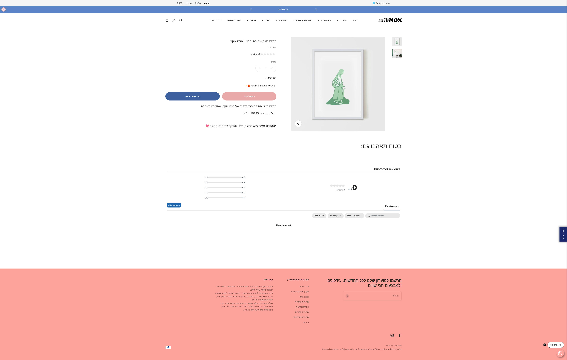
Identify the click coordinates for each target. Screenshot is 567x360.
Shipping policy (348, 349)
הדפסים (343, 20)
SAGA (198, 3)
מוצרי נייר (282, 20)
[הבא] (250, 9)
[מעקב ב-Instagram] (392, 335)
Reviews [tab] (392, 206)
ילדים (267, 20)
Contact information (330, 349)
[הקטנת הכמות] (272, 68)
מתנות (253, 20)
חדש (355, 20)
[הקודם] (316, 9)
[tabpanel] (283, 235)
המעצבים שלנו (234, 20)
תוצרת (189, 3)
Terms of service (365, 349)
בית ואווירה (326, 20)
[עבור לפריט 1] (397, 42)
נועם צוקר (272, 47)
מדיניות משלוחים (301, 317)
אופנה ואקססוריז (304, 20)
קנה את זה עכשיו (192, 96)
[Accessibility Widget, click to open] (3, 9)
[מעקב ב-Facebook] (400, 335)
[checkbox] (319, 215)
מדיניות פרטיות (302, 312)
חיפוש (306, 322)
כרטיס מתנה (215, 20)
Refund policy (396, 349)
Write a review (174, 205)
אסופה (207, 3)
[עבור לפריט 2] (397, 54)
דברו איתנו (304, 286)
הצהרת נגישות (302, 306)
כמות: (273, 61)
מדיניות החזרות (302, 301)
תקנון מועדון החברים (299, 291)
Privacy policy (381, 349)
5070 (179, 3)
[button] (224, 177)
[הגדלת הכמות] (260, 68)
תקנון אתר (304, 296)
